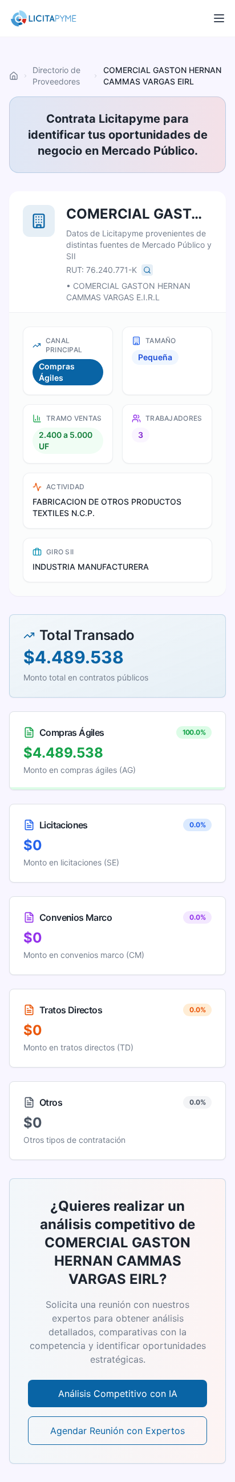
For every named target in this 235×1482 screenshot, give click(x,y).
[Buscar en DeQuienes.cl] (147, 270)
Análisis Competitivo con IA (117, 1393)
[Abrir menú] (219, 18)
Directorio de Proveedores (56, 75)
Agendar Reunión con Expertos (117, 1430)
